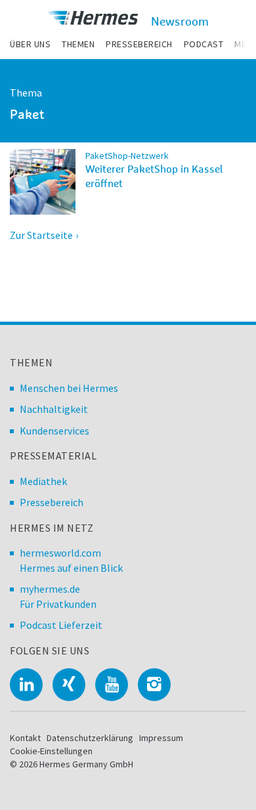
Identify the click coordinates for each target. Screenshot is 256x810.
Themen (78, 44)
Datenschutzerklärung (90, 738)
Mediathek (43, 481)
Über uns (30, 44)
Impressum (161, 738)
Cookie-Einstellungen (51, 751)
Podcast (204, 44)
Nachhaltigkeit (54, 409)
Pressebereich (139, 44)
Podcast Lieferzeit (61, 624)
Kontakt (25, 738)
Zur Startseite (41, 235)
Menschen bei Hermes (69, 387)
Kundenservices (54, 430)
